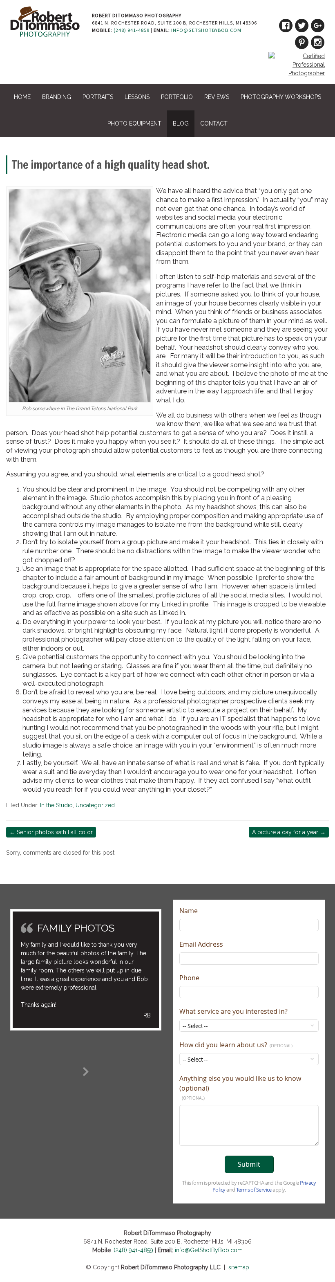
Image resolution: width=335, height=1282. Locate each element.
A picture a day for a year (289, 832)
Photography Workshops (281, 97)
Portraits (98, 97)
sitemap (238, 1267)
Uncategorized (95, 805)
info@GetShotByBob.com (206, 30)
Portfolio (177, 97)
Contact (214, 123)
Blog (181, 123)
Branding (56, 97)
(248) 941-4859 (132, 30)
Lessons (137, 97)
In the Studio (56, 805)
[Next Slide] (86, 1070)
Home (22, 97)
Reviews (216, 97)
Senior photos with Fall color (51, 832)
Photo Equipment (134, 123)
